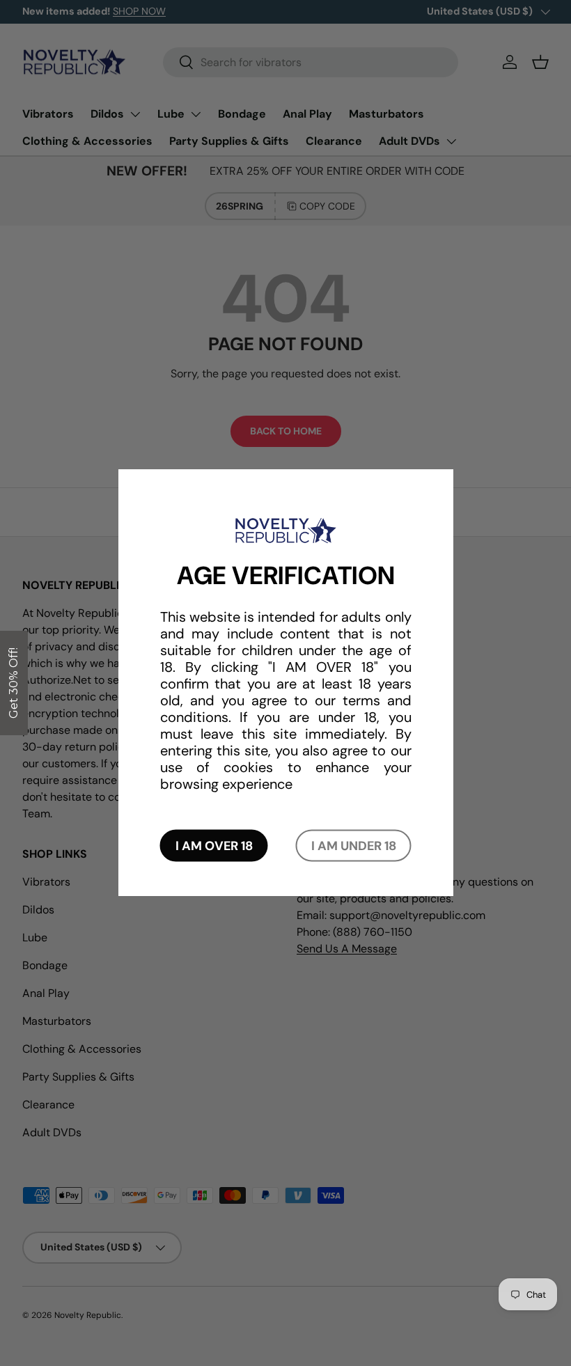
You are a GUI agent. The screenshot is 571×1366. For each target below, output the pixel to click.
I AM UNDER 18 (353, 846)
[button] (14, 683)
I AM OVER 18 (214, 846)
